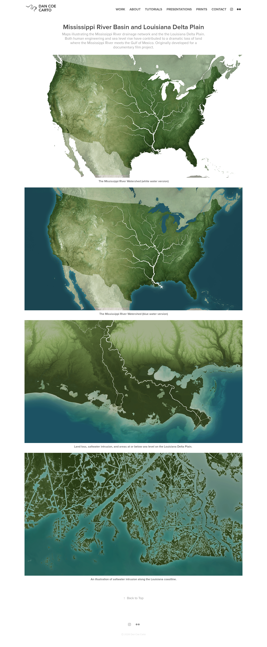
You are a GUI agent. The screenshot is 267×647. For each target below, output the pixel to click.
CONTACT (219, 9)
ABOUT (135, 9)
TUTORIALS (153, 9)
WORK (120, 9)
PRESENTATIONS (179, 9)
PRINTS (201, 9)
